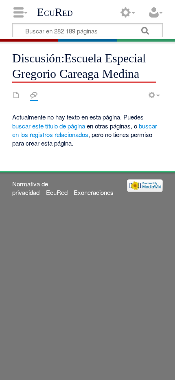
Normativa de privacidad (30, 188)
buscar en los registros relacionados (84, 130)
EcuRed (55, 12)
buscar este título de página (48, 126)
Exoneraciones (94, 192)
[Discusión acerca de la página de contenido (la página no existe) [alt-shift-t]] (34, 95)
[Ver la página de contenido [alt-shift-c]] (16, 95)
